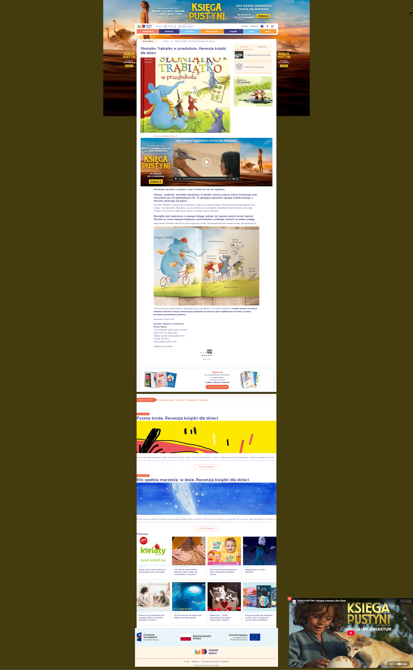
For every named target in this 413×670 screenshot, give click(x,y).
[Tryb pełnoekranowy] (237, 179)
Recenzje (142, 567)
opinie (181, 400)
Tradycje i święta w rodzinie (220, 612)
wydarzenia (148, 31)
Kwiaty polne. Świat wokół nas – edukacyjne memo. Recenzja (153, 570)
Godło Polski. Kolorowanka (254, 67)
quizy (268, 31)
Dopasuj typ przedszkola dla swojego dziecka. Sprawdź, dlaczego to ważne (151, 617)
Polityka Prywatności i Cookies (215, 661)
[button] (206, 162)
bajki (251, 31)
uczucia (204, 400)
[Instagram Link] (262, 26)
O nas (186, 661)
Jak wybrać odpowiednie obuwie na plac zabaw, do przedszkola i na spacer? (185, 571)
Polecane (243, 47)
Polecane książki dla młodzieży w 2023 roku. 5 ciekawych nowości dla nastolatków (259, 617)
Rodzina (248, 567)
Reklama (254, 26)
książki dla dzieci (167, 400)
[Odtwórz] (176, 179)
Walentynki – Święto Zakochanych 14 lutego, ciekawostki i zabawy (220, 617)
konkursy (169, 31)
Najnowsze (262, 47)
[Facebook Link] (267, 26)
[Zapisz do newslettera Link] (272, 26)
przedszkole (192, 400)
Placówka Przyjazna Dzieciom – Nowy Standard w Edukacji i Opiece (224, 571)
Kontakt (244, 26)
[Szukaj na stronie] (172, 26)
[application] (206, 162)
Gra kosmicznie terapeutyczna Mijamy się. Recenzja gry (188, 616)
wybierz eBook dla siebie (217, 387)
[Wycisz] (234, 179)
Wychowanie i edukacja (253, 612)
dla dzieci (189, 31)
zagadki (233, 31)
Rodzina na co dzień (181, 567)
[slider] (205, 178)
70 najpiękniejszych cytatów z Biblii (257, 55)
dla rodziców (212, 31)
